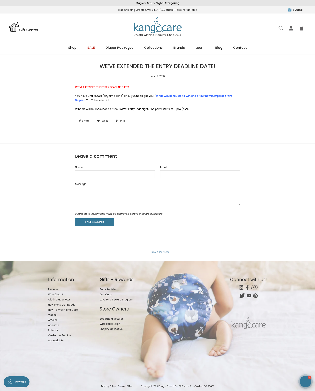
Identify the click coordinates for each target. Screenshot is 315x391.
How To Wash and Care (63, 310)
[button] (305, 381)
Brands (179, 47)
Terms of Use (125, 386)
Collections (153, 47)
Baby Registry (108, 289)
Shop (72, 47)
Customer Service (59, 335)
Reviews (53, 289)
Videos (52, 315)
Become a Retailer (111, 319)
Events (298, 10)
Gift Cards (106, 294)
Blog (218, 47)
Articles (52, 320)
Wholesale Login (110, 324)
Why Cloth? (55, 294)
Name (79, 167)
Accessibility (56, 340)
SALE (91, 47)
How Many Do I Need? (61, 304)
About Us (53, 325)
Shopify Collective (111, 329)
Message (80, 184)
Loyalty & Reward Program (116, 299)
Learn (200, 47)
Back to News (160, 251)
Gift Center (28, 30)
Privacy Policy (108, 386)
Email (163, 167)
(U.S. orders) (157, 10)
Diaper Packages (119, 47)
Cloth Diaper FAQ (59, 299)
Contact (240, 47)
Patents (53, 330)
